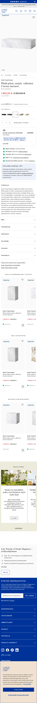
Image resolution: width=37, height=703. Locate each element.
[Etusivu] (2, 75)
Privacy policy (27, 684)
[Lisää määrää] (9, 123)
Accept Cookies (18, 689)
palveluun (32, 161)
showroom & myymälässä (20, 157)
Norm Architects (6, 89)
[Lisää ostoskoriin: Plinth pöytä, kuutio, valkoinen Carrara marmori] (23, 450)
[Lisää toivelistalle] (33, 17)
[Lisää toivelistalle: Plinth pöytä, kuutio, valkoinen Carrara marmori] (22, 404)
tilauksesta (28, 154)
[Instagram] (2, 650)
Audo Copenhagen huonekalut (10, 265)
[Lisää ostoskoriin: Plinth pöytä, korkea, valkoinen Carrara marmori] (23, 325)
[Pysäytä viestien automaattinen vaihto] (35, 1)
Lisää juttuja (18, 528)
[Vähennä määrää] (2, 123)
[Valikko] (35, 11)
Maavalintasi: (5, 600)
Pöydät (15, 75)
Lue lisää (4, 567)
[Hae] (16, 11)
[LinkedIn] (17, 650)
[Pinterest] (12, 650)
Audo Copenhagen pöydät (9, 268)
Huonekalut (8, 75)
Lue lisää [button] (5, 143)
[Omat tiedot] (21, 11)
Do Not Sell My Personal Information (18, 695)
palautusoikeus (23, 151)
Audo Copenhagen (7, 80)
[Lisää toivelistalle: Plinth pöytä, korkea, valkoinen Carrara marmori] (22, 279)
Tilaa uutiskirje (29, 595)
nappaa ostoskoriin (27, 173)
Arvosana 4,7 (23, 1)
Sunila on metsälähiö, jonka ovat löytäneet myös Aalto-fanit (14, 492)
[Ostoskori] (30, 11)
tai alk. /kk (6, 104)
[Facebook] (7, 650)
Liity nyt (22, 140)
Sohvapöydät (23, 75)
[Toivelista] (26, 11)
